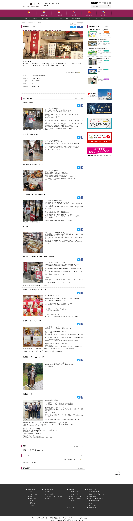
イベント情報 (74, 494)
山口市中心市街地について (96, 494)
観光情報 (47, 492)
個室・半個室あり (76, 18)
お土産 (33, 21)
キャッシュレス (100, 18)
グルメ (31, 492)
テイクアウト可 (58, 18)
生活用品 (48, 30)
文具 (36, 30)
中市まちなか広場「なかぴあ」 (54, 496)
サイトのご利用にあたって (96, 498)
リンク (91, 503)
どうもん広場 (49, 494)
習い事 (31, 500)
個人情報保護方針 (94, 500)
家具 (31, 30)
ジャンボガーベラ (93, 77)
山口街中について (94, 492)
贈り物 (35, 18)
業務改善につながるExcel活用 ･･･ (98, 48)
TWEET (73, 23)
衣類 (55, 30)
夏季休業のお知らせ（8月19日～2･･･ (98, 39)
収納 (26, 30)
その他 (31, 505)
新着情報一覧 (74, 492)
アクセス (71, 507)
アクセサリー (88, 18)
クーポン (73, 500)
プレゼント (25, 21)
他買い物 (32, 503)
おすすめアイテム (76, 498)
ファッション (33, 494)
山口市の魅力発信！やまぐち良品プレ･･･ (100, 30)
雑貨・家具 (31, 22)
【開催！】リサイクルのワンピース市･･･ (100, 58)
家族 (67, 18)
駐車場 (47, 498)
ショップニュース (76, 496)
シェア (80, 23)
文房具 (41, 30)
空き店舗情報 (92, 496)
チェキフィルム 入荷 (94, 67)
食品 (60, 30)
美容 (31, 496)
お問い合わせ (92, 507)
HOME (24, 22)
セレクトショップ (45, 18)
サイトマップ (92, 505)
